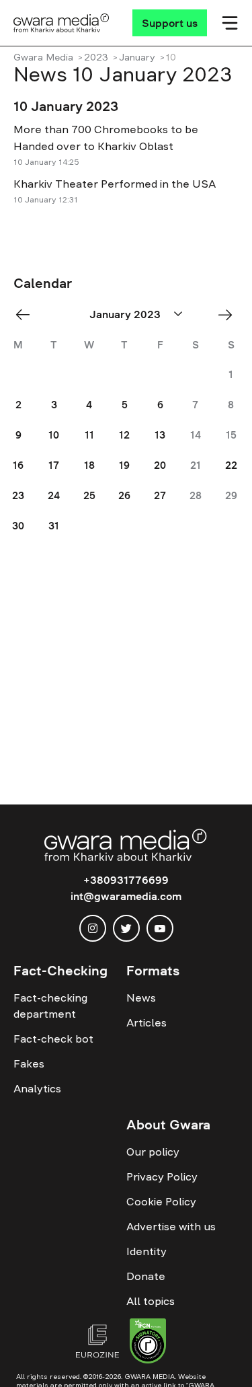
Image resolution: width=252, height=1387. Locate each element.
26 (124, 495)
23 (18, 495)
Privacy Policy (162, 1176)
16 (18, 465)
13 (160, 435)
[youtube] (159, 928)
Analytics (37, 1088)
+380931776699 (126, 879)
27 (160, 495)
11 (89, 435)
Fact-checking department (50, 1005)
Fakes (28, 1063)
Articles (146, 1022)
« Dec (26, 314)
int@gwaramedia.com (126, 896)
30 (18, 526)
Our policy (152, 1151)
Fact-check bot (53, 1038)
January (137, 57)
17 (53, 465)
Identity (146, 1251)
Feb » (229, 314)
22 (231, 465)
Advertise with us (171, 1226)
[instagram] (92, 928)
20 (160, 465)
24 (54, 495)
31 (53, 526)
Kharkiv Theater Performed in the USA (114, 183)
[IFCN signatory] (148, 1342)
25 (89, 495)
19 (124, 465)
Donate (145, 1276)
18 (89, 465)
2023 (96, 57)
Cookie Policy (161, 1201)
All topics (150, 1301)
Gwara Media (43, 57)
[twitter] (126, 928)
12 (124, 435)
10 (53, 435)
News (141, 997)
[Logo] (61, 22)
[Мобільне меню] (230, 23)
